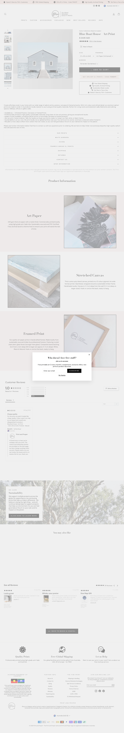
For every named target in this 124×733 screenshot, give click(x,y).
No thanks (62, 375)
